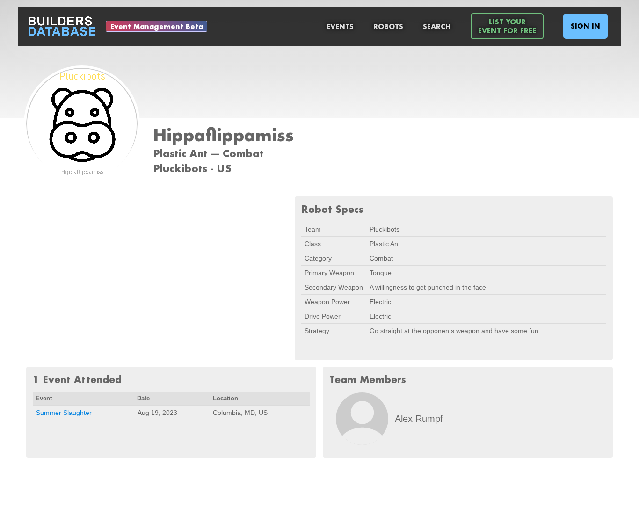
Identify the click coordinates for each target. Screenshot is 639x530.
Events (340, 26)
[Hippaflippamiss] (82, 124)
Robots (388, 26)
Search (437, 26)
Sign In (585, 26)
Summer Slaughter (64, 412)
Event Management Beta (156, 26)
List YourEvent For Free (507, 26)
